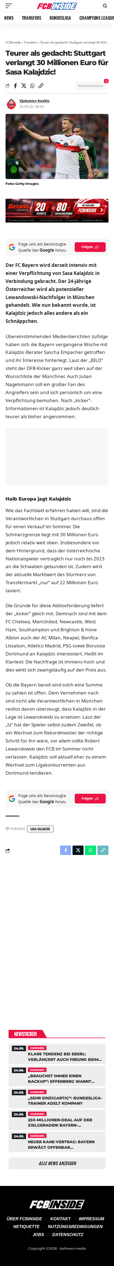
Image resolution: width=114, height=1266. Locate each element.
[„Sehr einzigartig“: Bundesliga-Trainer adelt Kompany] (57, 1097)
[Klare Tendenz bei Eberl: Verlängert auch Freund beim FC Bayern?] (57, 1053)
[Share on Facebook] (15, 85)
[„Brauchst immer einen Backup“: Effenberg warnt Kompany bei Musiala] (57, 1075)
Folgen (87, 246)
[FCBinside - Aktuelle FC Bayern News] (57, 6)
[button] (10, 6)
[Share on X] (24, 85)
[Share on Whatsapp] (32, 85)
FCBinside (13, 42)
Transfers (30, 42)
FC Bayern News (37, 1048)
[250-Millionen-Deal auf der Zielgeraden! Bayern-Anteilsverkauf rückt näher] (57, 1119)
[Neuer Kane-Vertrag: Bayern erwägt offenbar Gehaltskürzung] (57, 1141)
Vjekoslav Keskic (34, 101)
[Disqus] (57, 936)
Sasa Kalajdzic (40, 828)
